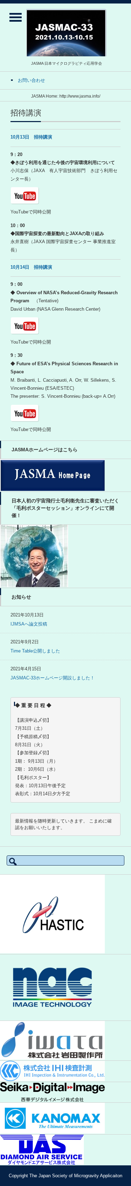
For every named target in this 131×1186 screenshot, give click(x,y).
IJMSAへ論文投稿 (28, 624)
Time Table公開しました (35, 651)
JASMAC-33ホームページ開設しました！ (52, 677)
